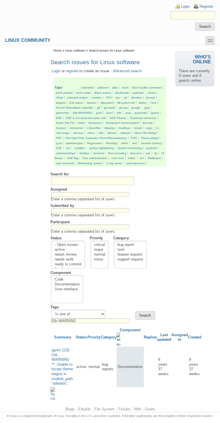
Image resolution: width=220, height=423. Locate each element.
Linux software (75, 50)
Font (153, 102)
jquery (155, 112)
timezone (136, 153)
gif (98, 107)
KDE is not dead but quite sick (86, 118)
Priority (96, 238)
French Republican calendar (74, 107)
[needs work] (68, 259)
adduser (102, 87)
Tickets (124, 409)
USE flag (72, 158)
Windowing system (90, 163)
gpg (147, 107)
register (72, 71)
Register (206, 6)
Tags (54, 307)
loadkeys (124, 128)
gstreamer (62, 112)
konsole (148, 122)
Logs (149, 128)
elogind (61, 102)
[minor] (99, 259)
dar (117, 97)
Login (185, 6)
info (119, 112)
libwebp (110, 128)
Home (57, 50)
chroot (152, 92)
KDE (59, 118)
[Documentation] (67, 284)
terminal (98, 153)
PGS (134, 138)
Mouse (111, 132)
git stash (109, 107)
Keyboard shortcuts (143, 118)
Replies (150, 337)
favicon (92, 102)
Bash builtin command (147, 87)
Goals (150, 409)
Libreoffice (94, 128)
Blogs (70, 409)
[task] (130, 249)
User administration (94, 158)
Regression (94, 143)
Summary (62, 337)
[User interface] (67, 289)
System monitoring (129, 148)
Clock (59, 97)
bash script (83, 92)
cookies (97, 97)
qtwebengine (74, 143)
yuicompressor (135, 163)
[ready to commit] (68, 264)
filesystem (107, 102)
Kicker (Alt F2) (65, 122)
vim (142, 158)
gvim (99, 112)
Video (131, 158)
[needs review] (68, 254)
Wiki (138, 409)
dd (125, 97)
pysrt (59, 143)
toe (148, 153)
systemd (151, 148)
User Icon (117, 158)
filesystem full (126, 102)
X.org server (114, 163)
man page (62, 132)
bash (125, 87)
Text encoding (117, 153)
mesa (91, 132)
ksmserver (76, 128)
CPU (109, 97)
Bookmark (122, 92)
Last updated (164, 337)
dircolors (136, 97)
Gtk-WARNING (82, 112)
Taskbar (84, 153)
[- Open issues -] (68, 244)
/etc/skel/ (87, 87)
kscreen (61, 128)
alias (115, 87)
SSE (59, 148)
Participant (60, 222)
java (128, 112)
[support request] (130, 259)
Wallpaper (154, 158)
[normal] (99, 254)
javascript (141, 112)
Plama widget (150, 138)
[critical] (99, 244)
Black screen (103, 92)
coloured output (77, 97)
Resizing (111, 143)
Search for (59, 174)
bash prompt (64, 92)
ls (157, 128)
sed (134, 143)
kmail (81, 122)
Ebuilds (84, 409)
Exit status (76, 102)
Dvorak (150, 97)
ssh (68, 148)
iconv (109, 112)
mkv (101, 132)
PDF (59, 138)
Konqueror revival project (122, 122)
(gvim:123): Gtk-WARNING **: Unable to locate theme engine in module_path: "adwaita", (63, 366)
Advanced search (127, 71)
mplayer (125, 132)
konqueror (95, 122)
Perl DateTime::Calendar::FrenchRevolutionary (96, 138)
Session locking (151, 143)
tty (155, 153)
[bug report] (130, 244)
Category (121, 238)
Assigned (58, 189)
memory (78, 132)
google (135, 107)
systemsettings (65, 153)
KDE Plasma (118, 118)
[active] (68, 249)
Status (56, 238)
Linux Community (27, 40)
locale (138, 128)
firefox (143, 102)
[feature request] (130, 254)
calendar (138, 92)
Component (60, 273)
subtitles (79, 148)
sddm (124, 143)
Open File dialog (145, 132)
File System (105, 409)
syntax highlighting (101, 148)
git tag (123, 107)
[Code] (67, 279)
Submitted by (62, 205)
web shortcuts (65, 163)
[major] (99, 249)
